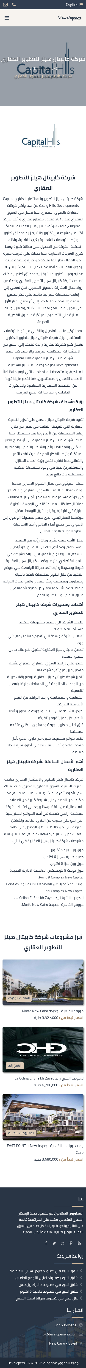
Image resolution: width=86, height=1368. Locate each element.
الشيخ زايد (15, 1065)
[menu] (6, 18)
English (72, 4)
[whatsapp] (17, 1363)
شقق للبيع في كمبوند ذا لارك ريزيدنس (48, 1284)
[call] (29, 1363)
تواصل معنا (60, 1363)
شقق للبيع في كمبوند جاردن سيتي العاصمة (44, 1270)
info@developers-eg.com (58, 1334)
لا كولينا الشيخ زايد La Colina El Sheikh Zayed (49, 1078)
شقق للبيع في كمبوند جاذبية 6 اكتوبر (49, 1291)
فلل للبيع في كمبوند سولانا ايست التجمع (47, 1298)
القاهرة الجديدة (19, 998)
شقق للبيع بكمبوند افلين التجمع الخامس (46, 1277)
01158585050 (66, 1325)
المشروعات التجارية (21, 1133)
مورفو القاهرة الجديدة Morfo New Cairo (52, 1010)
